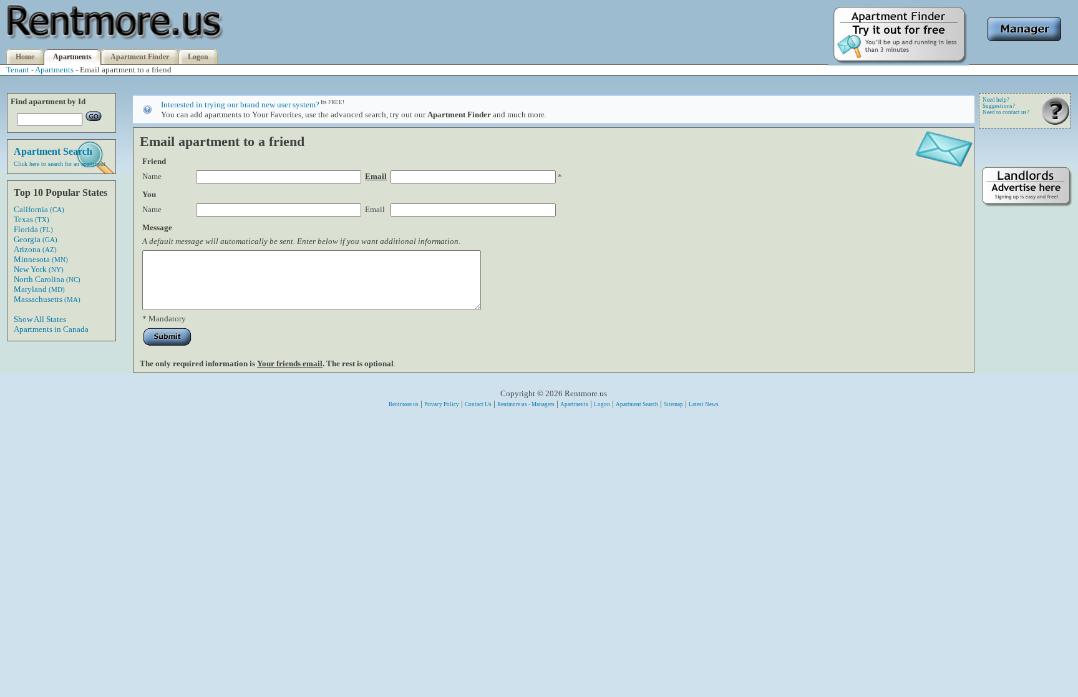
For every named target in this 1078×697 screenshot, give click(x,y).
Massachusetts (47, 299)
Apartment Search (637, 404)
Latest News (704, 404)
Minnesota (41, 259)
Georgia (35, 239)
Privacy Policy (441, 404)
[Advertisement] (1026, 404)
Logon (198, 56)
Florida (33, 229)
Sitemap (673, 404)
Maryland (39, 289)
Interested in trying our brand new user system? (240, 104)
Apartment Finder (139, 56)
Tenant (17, 69)
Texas (31, 219)
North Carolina (47, 279)
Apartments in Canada (51, 329)
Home (25, 56)
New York (39, 269)
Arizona (35, 249)
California (39, 209)
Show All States (40, 319)
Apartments (72, 56)
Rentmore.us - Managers (526, 404)
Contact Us (478, 404)
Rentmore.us (404, 404)
